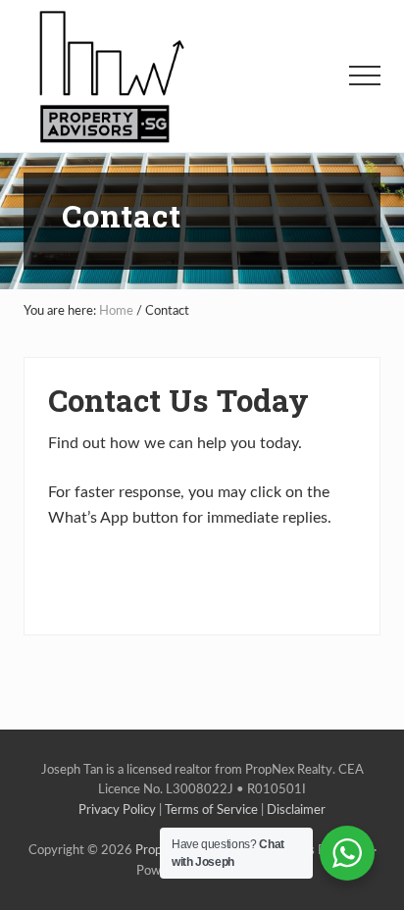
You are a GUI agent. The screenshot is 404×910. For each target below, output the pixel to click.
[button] (364, 75)
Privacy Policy (117, 810)
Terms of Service (211, 810)
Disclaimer (296, 810)
